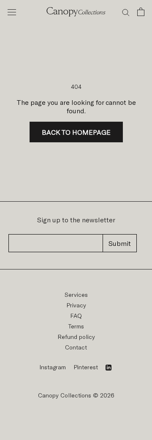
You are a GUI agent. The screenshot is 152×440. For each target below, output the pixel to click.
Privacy (76, 305)
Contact (76, 347)
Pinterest (85, 367)
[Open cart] (140, 12)
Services (76, 294)
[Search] (126, 12)
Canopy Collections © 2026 (76, 395)
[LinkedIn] (108, 367)
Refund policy (76, 336)
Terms (76, 326)
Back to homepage (76, 132)
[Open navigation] (12, 11)
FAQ (76, 315)
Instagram (52, 367)
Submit (120, 243)
